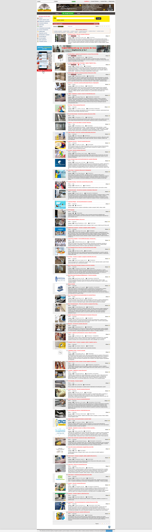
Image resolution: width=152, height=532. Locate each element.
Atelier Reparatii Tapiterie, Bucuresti (76, 219)
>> (108, 26)
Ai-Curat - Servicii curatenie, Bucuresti (77, 150)
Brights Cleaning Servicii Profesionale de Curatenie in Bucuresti (82, 315)
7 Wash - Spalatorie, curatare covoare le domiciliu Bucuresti (81, 93)
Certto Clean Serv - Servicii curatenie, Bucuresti (79, 389)
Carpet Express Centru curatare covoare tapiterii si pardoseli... (82, 361)
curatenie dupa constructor (60, 32)
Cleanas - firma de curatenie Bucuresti (77, 483)
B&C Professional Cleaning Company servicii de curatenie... (81, 265)
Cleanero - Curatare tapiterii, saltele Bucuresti (78, 493)
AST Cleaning (71, 209)
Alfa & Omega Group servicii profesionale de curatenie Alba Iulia (82, 159)
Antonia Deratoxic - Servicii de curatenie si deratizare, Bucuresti (82, 190)
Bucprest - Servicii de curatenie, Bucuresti (77, 323)
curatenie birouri (92, 31)
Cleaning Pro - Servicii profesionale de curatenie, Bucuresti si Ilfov (83, 502)
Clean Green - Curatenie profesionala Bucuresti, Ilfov (80, 474)
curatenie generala (83, 31)
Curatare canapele (58, 23)
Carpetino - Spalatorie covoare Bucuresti (77, 370)
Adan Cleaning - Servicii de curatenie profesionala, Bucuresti (81, 132)
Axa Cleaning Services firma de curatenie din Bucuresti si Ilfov (82, 247)
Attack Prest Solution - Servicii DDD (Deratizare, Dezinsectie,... (82, 238)
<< (100, 26)
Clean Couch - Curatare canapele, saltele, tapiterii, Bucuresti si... (82, 455)
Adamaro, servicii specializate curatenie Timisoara (79, 122)
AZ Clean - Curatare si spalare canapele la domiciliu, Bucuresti (82, 256)
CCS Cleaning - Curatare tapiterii (75, 381)
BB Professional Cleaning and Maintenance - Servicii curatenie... (82, 275)
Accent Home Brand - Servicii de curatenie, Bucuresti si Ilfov (81, 114)
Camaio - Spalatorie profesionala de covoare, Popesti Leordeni (82, 332)
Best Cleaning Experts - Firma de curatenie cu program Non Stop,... (83, 303)
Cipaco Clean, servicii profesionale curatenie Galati (79, 419)
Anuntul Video (104, 1)
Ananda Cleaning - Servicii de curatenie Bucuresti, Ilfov (80, 181)
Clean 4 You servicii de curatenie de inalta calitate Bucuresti (81, 437)
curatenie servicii (74, 31)
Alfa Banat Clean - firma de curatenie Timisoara (78, 34)
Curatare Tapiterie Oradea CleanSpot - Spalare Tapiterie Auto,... (82, 63)
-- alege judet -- (70, 26)
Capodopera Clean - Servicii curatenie (76, 350)
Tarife (78, 13)
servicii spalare (70, 32)
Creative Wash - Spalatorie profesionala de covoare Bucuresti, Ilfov (83, 54)
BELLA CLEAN (71, 284)
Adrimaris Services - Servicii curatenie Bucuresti (79, 141)
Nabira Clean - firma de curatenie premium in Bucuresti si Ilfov (82, 72)
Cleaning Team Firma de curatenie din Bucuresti (79, 512)
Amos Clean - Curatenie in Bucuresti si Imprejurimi (79, 170)
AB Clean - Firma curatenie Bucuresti (76, 105)
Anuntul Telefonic (95, 1)
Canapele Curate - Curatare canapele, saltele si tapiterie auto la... (82, 342)
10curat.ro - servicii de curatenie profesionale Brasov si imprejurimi (83, 82)
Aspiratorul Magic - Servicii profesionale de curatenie (80, 201)
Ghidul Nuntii (111, 1)
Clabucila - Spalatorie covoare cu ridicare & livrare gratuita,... (81, 428)
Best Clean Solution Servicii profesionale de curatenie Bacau (81, 295)
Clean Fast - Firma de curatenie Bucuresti (77, 464)
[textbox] (75, 18)
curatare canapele (58, 31)
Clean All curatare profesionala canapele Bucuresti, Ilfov (80, 447)
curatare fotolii (66, 31)
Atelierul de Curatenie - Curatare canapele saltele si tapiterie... (82, 227)
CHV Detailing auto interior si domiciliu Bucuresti (79, 410)
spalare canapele (82, 32)
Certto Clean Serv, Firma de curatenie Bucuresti (79, 399)
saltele (76, 32)
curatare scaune (100, 31)
